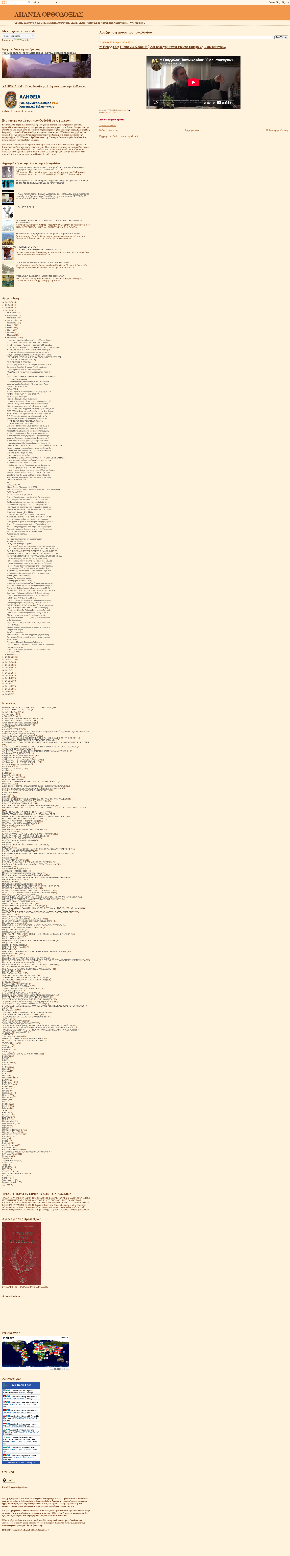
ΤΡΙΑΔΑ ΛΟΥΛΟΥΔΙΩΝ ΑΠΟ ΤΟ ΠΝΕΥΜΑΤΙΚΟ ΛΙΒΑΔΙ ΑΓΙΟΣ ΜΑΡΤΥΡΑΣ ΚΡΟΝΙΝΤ (39, 1030)
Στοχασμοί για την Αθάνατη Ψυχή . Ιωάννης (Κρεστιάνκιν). (28, 1001)
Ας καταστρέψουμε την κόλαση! (16, 764)
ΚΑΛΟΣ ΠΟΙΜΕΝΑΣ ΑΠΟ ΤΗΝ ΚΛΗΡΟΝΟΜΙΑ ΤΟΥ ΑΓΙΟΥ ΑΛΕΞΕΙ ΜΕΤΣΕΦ (36, 849)
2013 (7, 681)
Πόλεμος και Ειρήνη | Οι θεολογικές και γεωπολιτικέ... (28, 595)
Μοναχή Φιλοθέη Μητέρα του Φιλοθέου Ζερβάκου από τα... (31, 509)
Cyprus (5, 1071)
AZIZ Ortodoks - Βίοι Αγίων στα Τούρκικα (20, 1054)
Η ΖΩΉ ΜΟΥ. (12, 536)
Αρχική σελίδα (192, 130)
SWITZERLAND (9, 1160)
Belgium (6, 1056)
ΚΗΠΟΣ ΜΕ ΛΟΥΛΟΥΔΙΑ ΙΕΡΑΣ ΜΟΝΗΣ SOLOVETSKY (27, 862)
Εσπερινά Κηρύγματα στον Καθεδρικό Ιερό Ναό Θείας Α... (30, 563)
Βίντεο (5, 773)
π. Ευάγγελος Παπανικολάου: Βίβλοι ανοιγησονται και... (29, 573)
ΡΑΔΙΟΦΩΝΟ (8, 971)
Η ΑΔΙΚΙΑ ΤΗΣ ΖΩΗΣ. (25, 207)
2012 (7, 683)
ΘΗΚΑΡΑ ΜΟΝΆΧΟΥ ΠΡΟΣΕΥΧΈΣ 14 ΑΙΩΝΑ (22, 829)
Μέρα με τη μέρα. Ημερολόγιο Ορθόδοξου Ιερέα (23, 875)
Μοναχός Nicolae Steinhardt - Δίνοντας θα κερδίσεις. (28, 384)
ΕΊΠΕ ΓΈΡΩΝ (8, 792)
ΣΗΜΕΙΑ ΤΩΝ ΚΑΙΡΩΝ (12, 973)
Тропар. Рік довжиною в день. (19, 578)
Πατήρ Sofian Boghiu (15, 630)
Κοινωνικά (6, 866)
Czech (5, 1073)
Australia (6, 1049)
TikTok (5, 1165)
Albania (5, 1045)
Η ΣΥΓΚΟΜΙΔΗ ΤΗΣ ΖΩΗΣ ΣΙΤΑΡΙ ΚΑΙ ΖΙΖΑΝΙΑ (23, 818)
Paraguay (6, 1136)
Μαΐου (10, 330)
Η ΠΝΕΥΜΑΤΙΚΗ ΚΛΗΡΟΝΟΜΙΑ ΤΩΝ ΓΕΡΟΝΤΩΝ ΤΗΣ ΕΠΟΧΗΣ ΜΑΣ (33, 816)
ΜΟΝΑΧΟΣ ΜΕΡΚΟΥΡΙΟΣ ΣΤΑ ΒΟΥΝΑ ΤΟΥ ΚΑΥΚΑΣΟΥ (27, 890)
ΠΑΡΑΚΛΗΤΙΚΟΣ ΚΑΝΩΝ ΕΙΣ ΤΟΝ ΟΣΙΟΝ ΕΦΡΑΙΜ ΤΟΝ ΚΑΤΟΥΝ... (35, 445)
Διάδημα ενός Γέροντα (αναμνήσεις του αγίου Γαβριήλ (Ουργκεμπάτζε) (34, 786)
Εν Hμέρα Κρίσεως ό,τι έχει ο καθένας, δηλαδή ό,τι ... (28, 502)
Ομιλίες (5, 910)
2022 (7, 657)
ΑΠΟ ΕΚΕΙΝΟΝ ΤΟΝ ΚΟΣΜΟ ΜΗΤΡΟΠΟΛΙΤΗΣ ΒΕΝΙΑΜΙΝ (28, 740)
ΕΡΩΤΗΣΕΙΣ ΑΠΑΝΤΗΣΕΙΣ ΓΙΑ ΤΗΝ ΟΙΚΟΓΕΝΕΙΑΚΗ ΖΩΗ (28, 805)
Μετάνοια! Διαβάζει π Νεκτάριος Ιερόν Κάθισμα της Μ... (29, 438)
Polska (5, 1141)
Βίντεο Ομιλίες (111, 112)
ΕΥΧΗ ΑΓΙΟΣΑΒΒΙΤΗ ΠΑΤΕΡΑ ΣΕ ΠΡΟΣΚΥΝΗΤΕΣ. (39, 249)
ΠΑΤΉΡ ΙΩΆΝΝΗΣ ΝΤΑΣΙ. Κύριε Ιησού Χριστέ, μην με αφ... (30, 605)
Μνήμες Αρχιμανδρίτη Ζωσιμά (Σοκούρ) (20, 884)
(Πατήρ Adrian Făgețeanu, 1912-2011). (22, 487)
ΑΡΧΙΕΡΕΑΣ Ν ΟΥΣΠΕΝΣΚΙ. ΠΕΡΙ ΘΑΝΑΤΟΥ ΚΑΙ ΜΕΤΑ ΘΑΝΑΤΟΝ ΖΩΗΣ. (35, 751)
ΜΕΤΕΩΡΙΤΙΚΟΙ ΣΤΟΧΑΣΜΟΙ (15, 879)
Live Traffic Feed (21, 1385)
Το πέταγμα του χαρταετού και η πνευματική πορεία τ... (29, 507)
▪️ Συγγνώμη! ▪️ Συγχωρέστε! (20, 494)
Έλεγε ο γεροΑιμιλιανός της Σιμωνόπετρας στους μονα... (29, 355)
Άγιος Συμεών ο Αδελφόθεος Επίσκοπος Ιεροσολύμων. (40, 276)
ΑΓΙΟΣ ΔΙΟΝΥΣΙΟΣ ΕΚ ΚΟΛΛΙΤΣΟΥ (18, 720)
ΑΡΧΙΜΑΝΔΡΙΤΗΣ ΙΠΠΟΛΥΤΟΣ (16, 753)
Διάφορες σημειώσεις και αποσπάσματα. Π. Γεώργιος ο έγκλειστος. (32, 788)
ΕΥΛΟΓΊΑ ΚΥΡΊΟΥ (14, 492)
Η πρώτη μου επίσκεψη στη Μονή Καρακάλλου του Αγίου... (31, 470)
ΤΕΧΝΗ (5, 1019)
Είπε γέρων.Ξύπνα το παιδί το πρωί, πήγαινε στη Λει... (29, 637)
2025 (7, 305)
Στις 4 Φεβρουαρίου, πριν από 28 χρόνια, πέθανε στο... (29, 622)
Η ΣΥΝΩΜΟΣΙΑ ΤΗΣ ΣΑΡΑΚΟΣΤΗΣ (21, 463)
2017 (7, 670)
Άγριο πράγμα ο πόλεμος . (17, 396)
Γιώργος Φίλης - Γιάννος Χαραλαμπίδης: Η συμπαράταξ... (30, 566)
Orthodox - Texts (9, 1132)
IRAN (4, 1102)
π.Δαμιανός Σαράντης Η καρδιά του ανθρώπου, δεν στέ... (30, 517)
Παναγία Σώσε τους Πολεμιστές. (20, 544)
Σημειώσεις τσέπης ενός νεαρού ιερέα (19, 975)
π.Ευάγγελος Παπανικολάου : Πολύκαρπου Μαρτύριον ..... (30, 571)
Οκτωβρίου (12, 318)
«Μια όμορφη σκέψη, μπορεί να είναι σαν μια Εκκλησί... (29, 649)
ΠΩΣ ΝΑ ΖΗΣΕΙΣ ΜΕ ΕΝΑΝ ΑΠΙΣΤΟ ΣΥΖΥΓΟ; (22, 967)
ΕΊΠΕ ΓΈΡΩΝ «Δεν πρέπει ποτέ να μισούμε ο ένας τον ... (30, 414)
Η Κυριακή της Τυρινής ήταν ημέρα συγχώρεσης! (26, 514)
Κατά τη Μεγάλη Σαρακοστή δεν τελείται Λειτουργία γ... (29, 431)
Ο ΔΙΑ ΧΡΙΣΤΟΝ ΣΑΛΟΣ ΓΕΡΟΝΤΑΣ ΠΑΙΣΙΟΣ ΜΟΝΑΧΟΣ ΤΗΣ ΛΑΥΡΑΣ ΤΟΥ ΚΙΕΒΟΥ (40, 897)
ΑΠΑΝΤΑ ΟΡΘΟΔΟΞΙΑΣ (48, 14)
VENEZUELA (8, 1171)
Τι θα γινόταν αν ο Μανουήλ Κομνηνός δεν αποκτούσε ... (30, 450)
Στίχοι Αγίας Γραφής (11, 990)
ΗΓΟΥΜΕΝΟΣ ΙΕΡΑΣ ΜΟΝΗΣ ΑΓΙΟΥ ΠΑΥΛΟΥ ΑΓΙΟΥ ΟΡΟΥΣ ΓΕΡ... (35, 357)
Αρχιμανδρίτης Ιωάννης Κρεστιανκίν (18, 755)
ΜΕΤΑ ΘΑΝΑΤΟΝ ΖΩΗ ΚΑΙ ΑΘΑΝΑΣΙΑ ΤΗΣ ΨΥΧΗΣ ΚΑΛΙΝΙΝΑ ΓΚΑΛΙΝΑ (34, 877)
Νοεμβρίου (11, 315)
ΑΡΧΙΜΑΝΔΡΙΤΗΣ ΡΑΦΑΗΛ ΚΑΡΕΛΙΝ (19, 762)
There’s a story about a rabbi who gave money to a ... (28, 404)
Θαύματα (6, 827)
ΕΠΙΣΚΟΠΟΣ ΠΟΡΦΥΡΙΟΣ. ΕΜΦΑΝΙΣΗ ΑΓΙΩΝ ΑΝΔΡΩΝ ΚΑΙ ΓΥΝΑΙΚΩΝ (35, 799)
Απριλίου (11, 333)
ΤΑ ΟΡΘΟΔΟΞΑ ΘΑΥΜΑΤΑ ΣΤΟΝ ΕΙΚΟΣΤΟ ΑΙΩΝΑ (24, 1017)
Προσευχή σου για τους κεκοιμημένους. (20, 962)
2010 (7, 689)
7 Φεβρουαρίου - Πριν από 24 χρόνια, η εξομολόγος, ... (29, 635)
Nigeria (5, 1125)
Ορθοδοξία (7, 914)
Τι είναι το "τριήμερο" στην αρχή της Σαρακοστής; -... (28, 468)
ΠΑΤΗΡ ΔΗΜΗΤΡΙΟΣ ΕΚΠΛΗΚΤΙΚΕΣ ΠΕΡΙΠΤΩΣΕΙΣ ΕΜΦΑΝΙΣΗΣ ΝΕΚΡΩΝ (36, 934)
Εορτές (5, 794)
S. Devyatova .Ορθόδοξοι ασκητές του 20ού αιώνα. (25, 1152)
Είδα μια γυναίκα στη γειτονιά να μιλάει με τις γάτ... (27, 615)
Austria (5, 1051)
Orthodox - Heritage (11, 1130)
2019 (7, 665)
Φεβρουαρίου (12, 338)
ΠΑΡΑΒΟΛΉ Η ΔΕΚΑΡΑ (16, 480)
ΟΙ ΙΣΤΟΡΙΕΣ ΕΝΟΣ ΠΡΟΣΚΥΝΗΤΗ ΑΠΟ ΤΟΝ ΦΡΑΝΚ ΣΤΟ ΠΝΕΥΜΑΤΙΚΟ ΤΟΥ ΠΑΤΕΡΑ (42, 908)
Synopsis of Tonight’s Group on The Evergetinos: (27, 367)
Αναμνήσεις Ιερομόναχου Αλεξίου (17, 734)
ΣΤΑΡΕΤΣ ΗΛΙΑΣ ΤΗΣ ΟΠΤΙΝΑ (16, 986)
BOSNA (5, 1058)
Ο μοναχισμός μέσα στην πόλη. (19, 581)
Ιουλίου (10, 325)
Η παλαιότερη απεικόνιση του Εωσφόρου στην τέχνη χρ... (30, 460)
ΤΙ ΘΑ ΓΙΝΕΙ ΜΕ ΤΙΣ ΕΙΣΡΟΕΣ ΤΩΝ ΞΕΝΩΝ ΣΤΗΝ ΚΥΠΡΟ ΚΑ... (33, 549)
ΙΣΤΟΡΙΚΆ (6, 847)
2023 (7, 310)
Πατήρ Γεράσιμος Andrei (13, 930)
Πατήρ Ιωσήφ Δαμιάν (11, 938)
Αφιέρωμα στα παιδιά (11, 768)
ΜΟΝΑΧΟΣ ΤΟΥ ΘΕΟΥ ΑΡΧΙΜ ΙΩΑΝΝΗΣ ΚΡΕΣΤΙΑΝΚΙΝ (27, 892)
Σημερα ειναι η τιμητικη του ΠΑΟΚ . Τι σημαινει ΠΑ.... (28, 505)
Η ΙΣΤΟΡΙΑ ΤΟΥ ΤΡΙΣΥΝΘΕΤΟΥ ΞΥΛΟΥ (20, 247)
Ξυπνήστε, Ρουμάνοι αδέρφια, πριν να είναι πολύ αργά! (29, 401)
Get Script (11, 1463)
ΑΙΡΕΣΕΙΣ (6, 727)
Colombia (6, 1069)
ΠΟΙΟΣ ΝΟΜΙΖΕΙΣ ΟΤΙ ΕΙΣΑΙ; (19, 362)
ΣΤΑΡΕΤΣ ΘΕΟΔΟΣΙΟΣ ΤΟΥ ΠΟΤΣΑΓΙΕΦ (20, 988)
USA (4, 1169)
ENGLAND (7, 1084)
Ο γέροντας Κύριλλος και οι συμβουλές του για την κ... (28, 352)
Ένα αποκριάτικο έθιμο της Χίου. (20, 453)
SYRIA (5, 1163)
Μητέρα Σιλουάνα (10, 882)
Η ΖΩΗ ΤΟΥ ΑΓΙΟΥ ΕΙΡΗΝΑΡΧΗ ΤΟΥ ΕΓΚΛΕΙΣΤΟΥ (25, 812)
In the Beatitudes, (14, 620)
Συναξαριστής (8, 1010)
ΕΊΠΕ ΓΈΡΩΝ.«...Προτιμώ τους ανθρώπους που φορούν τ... (31, 644)
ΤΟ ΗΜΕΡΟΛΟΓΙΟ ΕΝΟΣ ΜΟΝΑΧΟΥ (19, 1023)
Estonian (6, 1088)
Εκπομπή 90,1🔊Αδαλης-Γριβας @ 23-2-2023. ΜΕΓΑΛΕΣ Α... (31, 590)
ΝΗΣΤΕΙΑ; (11, 374)
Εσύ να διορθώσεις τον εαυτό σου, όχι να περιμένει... (28, 500)
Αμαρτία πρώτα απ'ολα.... (17, 534)
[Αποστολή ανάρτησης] (128, 110)
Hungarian (7, 1097)
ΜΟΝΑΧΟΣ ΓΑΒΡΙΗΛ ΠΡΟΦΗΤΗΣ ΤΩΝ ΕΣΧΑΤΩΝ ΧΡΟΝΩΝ (29, 886)
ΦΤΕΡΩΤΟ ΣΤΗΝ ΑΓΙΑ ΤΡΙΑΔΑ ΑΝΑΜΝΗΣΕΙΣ (22, 1038)
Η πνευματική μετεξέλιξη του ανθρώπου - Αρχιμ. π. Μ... (29, 443)
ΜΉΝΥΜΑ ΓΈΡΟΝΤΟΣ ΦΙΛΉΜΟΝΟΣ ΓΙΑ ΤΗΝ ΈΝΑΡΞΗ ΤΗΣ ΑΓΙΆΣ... (36, 458)
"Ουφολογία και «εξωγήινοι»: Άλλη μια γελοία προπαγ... (29, 372)
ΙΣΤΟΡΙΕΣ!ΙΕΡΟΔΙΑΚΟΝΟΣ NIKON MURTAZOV (23, 845)
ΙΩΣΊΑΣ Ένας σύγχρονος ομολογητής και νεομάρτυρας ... (30, 527)
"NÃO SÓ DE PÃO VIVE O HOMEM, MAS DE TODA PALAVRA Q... (34, 490)
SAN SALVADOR (10, 1154)
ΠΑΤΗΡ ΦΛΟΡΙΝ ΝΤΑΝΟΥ (14, 947)
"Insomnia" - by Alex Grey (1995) (20, 512)
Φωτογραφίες (8, 1043)
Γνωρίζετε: (6, 784)
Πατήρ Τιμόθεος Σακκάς (13, 945)
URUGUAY (7, 1167)
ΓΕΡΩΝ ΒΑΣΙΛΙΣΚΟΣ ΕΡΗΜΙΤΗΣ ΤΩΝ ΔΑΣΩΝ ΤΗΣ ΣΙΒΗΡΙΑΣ (29, 781)
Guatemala (7, 1093)
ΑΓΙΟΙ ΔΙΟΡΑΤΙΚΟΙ (10, 716)
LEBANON (7, 1117)
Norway (5, 1128)
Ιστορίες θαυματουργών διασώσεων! (18, 840)
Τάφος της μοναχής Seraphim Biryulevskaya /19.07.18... (29, 603)
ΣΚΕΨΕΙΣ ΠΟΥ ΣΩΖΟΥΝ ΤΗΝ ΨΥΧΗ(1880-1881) (24, 980)
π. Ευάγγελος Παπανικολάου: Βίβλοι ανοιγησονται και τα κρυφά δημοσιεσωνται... (162, 46)
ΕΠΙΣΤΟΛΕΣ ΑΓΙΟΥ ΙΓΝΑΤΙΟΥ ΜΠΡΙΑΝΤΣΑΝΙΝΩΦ (25, 801)
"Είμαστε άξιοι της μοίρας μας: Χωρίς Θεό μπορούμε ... (28, 519)
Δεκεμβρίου (12, 313)
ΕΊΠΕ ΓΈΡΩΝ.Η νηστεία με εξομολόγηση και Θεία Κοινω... (30, 411)
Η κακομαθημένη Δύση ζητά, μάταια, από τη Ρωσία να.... (29, 568)
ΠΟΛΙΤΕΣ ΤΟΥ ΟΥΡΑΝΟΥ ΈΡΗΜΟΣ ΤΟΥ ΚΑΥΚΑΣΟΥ (26, 958)
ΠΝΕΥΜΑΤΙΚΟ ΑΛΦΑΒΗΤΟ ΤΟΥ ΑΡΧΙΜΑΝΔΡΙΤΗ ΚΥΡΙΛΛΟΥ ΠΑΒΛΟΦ (34, 951)
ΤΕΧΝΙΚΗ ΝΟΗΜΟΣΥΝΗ (13, 1021)
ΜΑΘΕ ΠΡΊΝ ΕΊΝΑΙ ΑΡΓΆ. (17, 387)
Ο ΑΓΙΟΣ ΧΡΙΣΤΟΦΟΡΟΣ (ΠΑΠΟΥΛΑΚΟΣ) (21, 895)
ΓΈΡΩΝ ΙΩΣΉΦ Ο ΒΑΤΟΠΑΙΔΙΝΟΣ (21, 598)
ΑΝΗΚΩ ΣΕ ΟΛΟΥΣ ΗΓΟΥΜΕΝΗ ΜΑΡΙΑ (20, 736)
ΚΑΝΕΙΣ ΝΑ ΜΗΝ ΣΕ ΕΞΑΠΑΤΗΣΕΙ (18, 851)
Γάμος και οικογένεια (11, 779)
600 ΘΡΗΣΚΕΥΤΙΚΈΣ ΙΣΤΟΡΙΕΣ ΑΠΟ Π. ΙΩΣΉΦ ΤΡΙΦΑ (27, 707)
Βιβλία (5, 771)
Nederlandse (8, 1121)
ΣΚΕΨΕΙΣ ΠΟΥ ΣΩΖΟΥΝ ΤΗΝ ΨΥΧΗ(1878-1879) (24, 977)
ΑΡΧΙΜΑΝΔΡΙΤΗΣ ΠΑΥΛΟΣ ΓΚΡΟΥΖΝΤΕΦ (21, 760)
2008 (7, 694)
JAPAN (5, 1110)
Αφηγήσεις (7, 766)
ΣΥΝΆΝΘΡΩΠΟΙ (13, 485)
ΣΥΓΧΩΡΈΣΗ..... (13, 389)
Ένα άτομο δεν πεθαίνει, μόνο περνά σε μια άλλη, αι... (29, 426)
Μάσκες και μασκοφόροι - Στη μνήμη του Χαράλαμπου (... (30, 472)
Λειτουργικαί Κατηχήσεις (13, 869)
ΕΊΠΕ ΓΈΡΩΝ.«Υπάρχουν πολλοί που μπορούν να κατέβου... (32, 377)
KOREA (5, 1115)
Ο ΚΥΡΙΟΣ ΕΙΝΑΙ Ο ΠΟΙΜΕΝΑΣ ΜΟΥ (18, 901)
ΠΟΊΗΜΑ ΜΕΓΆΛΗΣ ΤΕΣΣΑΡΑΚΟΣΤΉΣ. (23, 423)
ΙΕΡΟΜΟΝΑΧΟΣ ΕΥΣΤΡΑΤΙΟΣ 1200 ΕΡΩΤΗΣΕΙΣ (24, 836)
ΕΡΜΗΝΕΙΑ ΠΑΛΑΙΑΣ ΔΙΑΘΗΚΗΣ (17, 803)
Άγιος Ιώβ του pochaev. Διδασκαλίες (18, 723)
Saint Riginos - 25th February (19, 576)
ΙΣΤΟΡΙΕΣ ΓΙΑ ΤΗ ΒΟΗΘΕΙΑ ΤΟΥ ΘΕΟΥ (20, 838)
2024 (7, 308)
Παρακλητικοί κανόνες (12, 923)
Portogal (6, 1143)
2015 (7, 675)
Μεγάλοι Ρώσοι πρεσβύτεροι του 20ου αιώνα (22, 873)
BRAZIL (5, 1060)
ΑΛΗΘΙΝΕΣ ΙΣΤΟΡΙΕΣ (12, 729)
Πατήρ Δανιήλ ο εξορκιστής (14, 932)
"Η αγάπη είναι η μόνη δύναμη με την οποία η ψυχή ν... (29, 627)
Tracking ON (30, 1463)
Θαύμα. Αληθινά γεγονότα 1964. (16, 825)
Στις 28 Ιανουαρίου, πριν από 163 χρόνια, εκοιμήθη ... (28, 608)
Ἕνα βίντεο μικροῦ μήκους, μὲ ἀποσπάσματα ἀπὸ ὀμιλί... (30, 477)
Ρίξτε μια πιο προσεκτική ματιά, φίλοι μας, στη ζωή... (27, 406)
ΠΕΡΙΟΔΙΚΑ (7, 949)
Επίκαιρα (6, 797)
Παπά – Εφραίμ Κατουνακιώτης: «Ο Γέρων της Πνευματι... (30, 561)
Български (7, 1176)
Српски (5, 1178)
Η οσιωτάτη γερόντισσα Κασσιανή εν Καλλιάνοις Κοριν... (29, 340)
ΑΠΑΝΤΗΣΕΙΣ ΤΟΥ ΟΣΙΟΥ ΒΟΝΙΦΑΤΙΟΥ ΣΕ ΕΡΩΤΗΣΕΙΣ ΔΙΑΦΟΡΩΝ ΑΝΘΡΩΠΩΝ (39, 738)
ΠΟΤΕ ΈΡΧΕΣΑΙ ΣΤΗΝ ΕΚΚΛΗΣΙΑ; (21, 360)
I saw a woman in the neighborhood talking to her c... (28, 613)
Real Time (20, 1463)
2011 (7, 686)
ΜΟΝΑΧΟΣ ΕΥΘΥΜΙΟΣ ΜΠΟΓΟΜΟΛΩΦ (20, 888)
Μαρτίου (10, 335)
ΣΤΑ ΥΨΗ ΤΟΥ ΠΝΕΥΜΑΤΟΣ (15, 984)
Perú (4, 1139)
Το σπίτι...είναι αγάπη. (16, 647)
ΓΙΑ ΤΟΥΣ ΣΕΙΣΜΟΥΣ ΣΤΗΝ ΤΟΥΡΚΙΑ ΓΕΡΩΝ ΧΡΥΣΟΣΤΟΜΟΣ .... (34, 556)
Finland (5, 1091)
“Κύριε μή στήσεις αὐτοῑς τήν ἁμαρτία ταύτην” (24, 539)
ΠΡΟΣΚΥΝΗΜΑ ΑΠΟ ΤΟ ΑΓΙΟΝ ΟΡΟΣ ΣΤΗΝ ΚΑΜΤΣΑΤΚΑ (28, 964)
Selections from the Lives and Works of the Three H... (28, 475)
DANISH (6, 1075)
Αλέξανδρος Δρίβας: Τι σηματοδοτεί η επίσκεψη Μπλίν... (29, 588)
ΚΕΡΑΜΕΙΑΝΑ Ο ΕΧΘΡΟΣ (14, 860)
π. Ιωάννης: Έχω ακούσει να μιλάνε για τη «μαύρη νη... (29, 350)
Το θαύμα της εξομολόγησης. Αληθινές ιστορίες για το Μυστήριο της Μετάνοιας (37, 1025)
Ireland (5, 1104)
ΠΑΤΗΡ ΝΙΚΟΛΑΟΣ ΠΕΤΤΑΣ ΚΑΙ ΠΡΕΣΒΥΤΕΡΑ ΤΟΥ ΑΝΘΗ (29, 940)
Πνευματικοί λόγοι (10, 953)
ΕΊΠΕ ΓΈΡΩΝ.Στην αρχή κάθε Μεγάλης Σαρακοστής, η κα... (31, 409)
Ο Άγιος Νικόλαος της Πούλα (18, 455)
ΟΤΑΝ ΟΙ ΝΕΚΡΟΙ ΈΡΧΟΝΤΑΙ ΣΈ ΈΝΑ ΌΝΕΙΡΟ (23, 919)
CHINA (5, 1067)
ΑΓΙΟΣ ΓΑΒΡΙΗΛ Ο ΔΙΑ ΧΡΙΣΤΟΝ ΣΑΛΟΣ (20, 718)
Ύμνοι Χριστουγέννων (12, 1036)
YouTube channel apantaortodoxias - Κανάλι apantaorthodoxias (39, 52)
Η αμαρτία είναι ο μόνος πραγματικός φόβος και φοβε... (29, 436)
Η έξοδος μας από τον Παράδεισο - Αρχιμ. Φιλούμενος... (29, 465)
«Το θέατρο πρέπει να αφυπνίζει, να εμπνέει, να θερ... (29, 441)
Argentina (6, 1047)
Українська (7, 1180)
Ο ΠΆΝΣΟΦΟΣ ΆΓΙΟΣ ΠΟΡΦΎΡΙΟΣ (18, 903)
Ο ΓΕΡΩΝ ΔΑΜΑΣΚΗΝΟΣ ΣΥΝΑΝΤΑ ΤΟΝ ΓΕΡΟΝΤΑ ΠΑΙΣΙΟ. (43, 262)
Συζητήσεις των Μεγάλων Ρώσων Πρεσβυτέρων (23, 1004)
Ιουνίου (10, 328)
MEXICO (6, 1119)
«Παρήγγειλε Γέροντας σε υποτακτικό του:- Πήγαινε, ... (29, 342)
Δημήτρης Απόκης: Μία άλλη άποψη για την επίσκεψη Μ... (30, 585)
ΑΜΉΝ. (10, 482)
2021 (7, 659)
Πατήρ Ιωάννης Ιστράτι (12, 936)
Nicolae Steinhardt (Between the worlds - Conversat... (28, 382)
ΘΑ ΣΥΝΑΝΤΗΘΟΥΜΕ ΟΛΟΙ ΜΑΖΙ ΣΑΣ (19, 823)
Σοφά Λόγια (7, 982)
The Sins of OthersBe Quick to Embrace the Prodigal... (29, 610)
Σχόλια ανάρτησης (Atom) (125, 136)
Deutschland (8, 1078)
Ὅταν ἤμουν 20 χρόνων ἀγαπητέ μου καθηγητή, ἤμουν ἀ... (31, 522)
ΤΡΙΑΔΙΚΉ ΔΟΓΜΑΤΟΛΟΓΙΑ (14, 1032)
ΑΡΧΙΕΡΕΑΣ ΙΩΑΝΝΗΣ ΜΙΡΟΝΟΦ (17, 749)
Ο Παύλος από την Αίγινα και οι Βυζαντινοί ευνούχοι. (28, 416)
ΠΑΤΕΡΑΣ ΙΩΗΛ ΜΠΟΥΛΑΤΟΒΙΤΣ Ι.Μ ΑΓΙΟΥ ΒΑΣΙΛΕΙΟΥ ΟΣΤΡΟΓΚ (32, 925)
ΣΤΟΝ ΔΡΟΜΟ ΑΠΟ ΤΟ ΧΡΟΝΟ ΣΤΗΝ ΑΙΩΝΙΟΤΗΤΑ (25, 997)
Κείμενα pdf (7, 858)
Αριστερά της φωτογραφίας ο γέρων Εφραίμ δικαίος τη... (29, 524)
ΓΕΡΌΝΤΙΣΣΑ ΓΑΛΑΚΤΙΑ (17, 379)
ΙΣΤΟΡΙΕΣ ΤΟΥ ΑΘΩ (11, 842)
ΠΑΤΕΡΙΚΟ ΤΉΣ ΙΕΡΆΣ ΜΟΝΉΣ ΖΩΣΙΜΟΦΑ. (22, 927)
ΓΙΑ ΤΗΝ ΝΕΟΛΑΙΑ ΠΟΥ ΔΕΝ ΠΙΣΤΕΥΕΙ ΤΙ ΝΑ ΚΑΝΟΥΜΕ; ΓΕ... (33, 551)
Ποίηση (5, 956)
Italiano (5, 1108)
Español (6, 1086)
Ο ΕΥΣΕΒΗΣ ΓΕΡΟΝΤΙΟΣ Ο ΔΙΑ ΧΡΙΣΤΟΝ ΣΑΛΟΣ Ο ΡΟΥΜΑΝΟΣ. (31, 899)
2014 (7, 678)
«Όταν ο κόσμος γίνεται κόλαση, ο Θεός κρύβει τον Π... (29, 448)
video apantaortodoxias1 (13, 1173)
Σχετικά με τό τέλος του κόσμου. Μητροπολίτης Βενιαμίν (27, 1012)
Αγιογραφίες (7, 714)
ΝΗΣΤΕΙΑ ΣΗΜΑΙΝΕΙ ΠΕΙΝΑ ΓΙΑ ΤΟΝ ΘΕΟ (24, 532)
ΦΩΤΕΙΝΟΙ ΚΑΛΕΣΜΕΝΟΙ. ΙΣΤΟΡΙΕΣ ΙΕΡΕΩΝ (22, 1041)
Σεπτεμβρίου (12, 320)
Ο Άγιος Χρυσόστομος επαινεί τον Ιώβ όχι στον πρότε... (29, 497)
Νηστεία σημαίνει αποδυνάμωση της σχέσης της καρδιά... (30, 391)
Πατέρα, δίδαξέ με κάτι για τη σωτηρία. (22, 399)
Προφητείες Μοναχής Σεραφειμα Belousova (24, 642)
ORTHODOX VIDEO (11, 1134)
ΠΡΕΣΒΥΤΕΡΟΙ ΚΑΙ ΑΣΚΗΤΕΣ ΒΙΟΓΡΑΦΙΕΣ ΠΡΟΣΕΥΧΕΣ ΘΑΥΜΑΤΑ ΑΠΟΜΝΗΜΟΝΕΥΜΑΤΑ (44, 960)
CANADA (6, 1062)
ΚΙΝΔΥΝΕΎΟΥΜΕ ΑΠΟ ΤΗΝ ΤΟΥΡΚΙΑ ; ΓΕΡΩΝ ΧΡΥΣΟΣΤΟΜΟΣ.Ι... (35, 554)
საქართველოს (9, 1182)
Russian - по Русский (12, 1149)
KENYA (5, 1112)
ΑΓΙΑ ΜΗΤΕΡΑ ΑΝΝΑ (11, 712)
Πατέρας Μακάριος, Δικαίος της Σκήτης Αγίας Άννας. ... (28, 558)
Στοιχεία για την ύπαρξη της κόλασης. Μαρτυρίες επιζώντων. (29, 995)
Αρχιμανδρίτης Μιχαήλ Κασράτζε (17, 757)
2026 (7, 302)
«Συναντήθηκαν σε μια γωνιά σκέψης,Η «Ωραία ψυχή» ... (30, 364)
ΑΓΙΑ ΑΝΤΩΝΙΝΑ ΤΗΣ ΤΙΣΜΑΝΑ (16, 710)
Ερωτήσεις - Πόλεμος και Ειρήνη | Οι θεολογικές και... (28, 593)
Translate (24, 40)
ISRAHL (6, 1106)
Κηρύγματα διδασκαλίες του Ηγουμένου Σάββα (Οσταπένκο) (29, 864)
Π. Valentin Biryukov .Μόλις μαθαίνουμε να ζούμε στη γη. (27, 921)
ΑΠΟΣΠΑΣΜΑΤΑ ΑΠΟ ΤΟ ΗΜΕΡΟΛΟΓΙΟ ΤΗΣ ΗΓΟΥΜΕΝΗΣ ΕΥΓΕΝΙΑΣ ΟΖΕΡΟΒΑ (39, 747)
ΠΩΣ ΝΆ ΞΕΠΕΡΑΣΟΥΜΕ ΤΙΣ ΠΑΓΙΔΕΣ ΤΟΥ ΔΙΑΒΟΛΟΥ (27, 969)
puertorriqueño (9, 1145)
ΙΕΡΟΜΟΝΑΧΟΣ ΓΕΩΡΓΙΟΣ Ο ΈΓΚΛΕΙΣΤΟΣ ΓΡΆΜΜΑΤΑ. (28, 834)
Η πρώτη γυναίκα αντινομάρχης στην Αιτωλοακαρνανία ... (30, 600)
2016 (7, 673)
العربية (5, 1184)
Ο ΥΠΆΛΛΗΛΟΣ (13, 652)
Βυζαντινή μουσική (10, 777)
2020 (7, 662)
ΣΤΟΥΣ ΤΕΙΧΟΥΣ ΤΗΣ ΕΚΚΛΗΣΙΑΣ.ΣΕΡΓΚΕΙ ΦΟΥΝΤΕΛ (27, 999)
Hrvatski (6, 1095)
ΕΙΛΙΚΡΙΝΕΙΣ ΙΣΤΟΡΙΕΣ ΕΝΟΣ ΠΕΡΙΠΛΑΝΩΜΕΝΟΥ (25, 790)
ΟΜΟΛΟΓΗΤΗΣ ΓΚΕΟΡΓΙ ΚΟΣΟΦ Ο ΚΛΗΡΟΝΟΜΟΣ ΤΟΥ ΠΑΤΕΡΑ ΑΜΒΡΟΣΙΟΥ (38, 912)
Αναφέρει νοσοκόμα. (15, 632)
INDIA (5, 1099)
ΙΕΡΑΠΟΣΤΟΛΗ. (9, 832)
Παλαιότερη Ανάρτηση (277, 130)
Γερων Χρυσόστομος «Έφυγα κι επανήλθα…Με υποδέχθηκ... (32, 546)
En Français (7, 1082)
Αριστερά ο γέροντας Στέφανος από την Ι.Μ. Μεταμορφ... (29, 529)
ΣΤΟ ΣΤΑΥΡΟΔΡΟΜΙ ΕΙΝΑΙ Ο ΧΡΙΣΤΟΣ (19, 993)
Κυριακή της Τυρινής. (15, 541)
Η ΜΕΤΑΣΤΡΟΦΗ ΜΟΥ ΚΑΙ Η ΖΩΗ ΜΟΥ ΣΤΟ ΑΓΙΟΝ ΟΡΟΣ (28, 814)
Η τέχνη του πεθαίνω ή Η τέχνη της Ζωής (20, 821)
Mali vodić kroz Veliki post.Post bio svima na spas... (28, 418)
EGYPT (5, 1080)
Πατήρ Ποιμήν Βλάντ (11, 943)
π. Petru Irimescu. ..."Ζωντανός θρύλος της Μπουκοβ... (29, 345)
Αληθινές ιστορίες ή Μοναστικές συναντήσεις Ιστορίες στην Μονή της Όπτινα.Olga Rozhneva (43, 731)
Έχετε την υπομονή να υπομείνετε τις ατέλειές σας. (27, 428)
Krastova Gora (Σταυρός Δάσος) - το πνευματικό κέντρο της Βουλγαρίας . (48, 234)
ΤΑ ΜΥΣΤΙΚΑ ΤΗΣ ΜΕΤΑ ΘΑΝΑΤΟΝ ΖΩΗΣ (20, 1014)
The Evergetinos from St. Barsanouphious (24, 370)
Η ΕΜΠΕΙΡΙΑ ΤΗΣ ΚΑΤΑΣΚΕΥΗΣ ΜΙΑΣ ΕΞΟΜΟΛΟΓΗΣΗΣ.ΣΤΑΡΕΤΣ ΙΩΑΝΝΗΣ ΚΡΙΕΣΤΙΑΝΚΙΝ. (44, 808)
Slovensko (7, 1156)
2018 (7, 668)
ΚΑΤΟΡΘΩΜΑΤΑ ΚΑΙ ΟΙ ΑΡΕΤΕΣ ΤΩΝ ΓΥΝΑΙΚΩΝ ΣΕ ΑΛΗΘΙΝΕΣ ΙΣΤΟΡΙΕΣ (35, 853)
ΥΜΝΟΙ (5, 1034)
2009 (7, 691)
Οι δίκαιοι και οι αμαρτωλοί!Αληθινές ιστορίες (22, 906)
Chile (4, 1065)
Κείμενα (5, 855)
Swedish (6, 1158)
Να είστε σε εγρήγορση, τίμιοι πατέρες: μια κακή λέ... (28, 433)
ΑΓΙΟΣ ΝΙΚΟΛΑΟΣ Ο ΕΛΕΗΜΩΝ (16, 725)
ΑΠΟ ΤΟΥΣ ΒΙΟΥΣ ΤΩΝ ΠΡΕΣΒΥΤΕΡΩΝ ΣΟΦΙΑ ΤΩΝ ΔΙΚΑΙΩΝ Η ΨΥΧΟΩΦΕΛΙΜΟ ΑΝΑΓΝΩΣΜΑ (45, 742)
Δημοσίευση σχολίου (107, 126)
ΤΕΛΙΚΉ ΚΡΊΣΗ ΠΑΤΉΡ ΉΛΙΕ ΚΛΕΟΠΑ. (23, 394)
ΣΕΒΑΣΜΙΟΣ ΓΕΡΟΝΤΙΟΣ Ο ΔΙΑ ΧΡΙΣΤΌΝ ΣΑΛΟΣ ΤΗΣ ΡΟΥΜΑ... (34, 347)
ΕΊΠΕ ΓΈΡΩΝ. (12, 640)
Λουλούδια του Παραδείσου (14, 871)
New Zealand (8, 1123)
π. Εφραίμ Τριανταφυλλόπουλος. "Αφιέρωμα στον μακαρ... (30, 583)
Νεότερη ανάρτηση (108, 130)
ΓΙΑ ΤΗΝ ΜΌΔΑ (13, 625)
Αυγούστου (12, 323)
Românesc (7, 1147)
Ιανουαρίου (12, 654)
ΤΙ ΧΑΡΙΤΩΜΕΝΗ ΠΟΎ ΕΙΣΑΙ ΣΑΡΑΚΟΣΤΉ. (25, 421)
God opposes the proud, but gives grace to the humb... (29, 617)
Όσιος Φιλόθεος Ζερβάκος (14, 916)
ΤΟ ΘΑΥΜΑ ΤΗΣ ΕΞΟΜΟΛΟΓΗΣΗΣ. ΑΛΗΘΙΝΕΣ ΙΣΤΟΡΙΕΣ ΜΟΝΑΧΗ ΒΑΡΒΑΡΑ (37, 1028)
